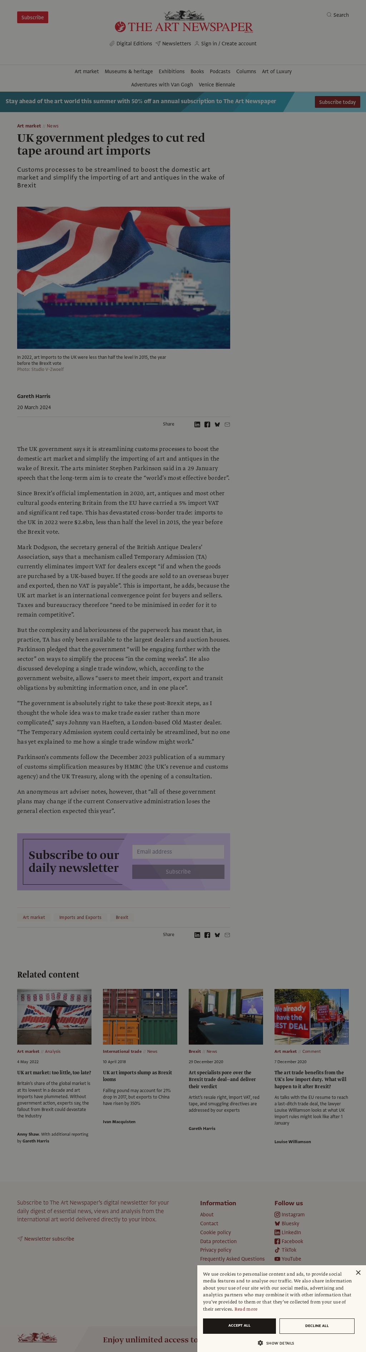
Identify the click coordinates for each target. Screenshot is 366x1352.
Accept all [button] (239, 1325)
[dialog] (281, 1308)
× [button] (358, 1273)
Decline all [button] (317, 1325)
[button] (279, 1342)
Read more (246, 1309)
